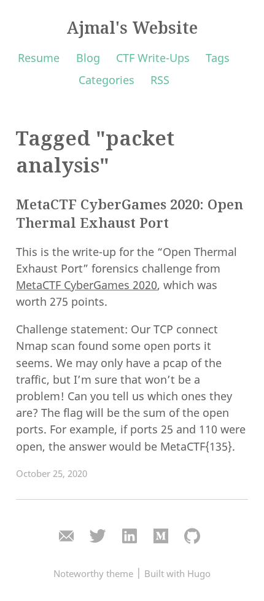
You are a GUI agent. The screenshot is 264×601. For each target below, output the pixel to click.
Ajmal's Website (132, 28)
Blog (88, 57)
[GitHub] (192, 536)
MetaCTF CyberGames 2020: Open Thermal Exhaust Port (129, 213)
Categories (106, 79)
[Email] (66, 536)
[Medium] (160, 536)
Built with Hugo (177, 573)
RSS (159, 79)
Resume (39, 57)
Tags (218, 57)
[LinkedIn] (129, 536)
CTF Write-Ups (153, 57)
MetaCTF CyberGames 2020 (86, 284)
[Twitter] (98, 536)
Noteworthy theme (93, 573)
